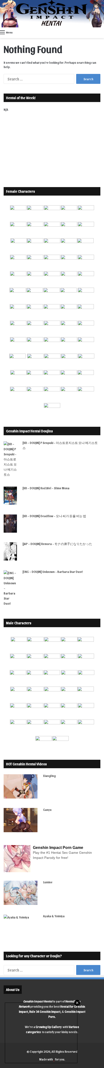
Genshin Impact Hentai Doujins (29, 431)
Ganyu (47, 809)
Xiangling (49, 775)
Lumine (47, 882)
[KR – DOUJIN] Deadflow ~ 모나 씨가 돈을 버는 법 (54, 516)
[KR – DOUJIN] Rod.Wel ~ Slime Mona (45, 488)
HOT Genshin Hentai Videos (26, 764)
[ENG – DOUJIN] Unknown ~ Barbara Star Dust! (52, 571)
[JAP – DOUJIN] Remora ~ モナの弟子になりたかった (57, 544)
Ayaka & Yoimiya (54, 916)
